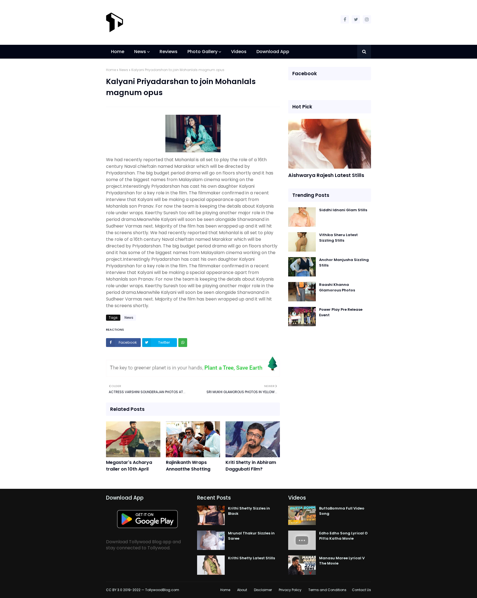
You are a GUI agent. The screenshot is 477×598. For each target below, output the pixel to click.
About (242, 589)
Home (111, 69)
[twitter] (356, 19)
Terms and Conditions (327, 589)
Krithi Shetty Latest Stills (251, 558)
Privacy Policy (290, 589)
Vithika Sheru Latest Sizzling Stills (338, 237)
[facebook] (345, 19)
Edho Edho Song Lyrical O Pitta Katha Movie (343, 536)
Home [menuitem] (117, 51)
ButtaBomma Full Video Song (341, 511)
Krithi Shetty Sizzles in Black (249, 511)
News (123, 69)
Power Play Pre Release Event (340, 312)
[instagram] (367, 19)
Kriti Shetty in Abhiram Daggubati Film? (251, 465)
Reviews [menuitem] (168, 51)
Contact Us (361, 589)
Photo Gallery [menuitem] (202, 51)
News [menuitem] (140, 51)
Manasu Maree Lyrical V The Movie (342, 560)
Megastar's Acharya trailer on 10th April (129, 465)
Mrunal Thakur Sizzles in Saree (251, 536)
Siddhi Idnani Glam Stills (343, 210)
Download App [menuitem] (272, 51)
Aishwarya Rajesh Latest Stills (326, 175)
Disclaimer (263, 589)
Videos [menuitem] (239, 51)
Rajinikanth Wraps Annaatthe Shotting (188, 465)
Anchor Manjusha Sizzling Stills (344, 262)
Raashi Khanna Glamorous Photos (337, 287)
